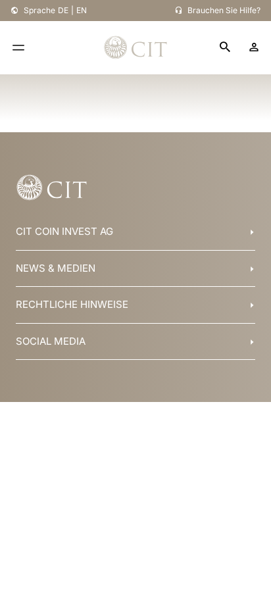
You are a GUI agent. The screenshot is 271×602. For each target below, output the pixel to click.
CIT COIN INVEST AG (64, 231)
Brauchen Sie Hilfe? (223, 10)
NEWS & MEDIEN (55, 268)
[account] (253, 47)
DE (63, 10)
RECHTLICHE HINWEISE (72, 304)
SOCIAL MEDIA (51, 341)
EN (81, 10)
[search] (224, 48)
